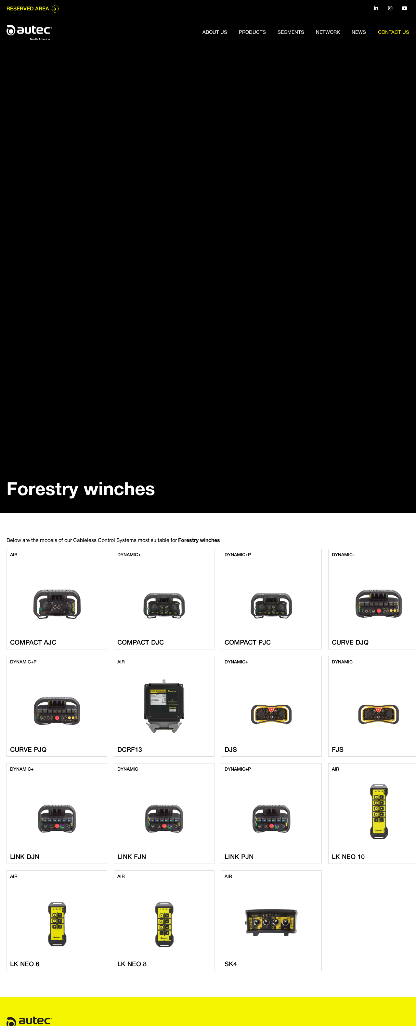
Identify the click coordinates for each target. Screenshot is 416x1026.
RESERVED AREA (27, 9)
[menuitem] (220, 32)
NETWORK (328, 32)
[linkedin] (376, 8)
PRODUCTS (252, 32)
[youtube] (405, 8)
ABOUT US (214, 32)
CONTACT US (393, 32)
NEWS (359, 32)
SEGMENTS (291, 32)
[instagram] (390, 8)
